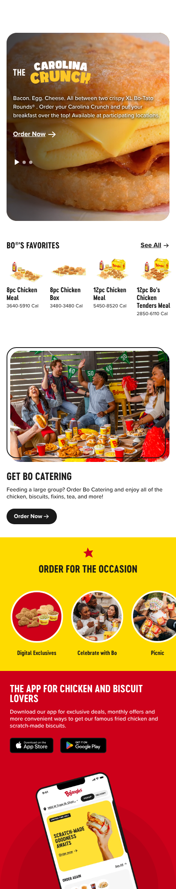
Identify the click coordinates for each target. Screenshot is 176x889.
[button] (17, 162)
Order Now (29, 134)
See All (151, 245)
